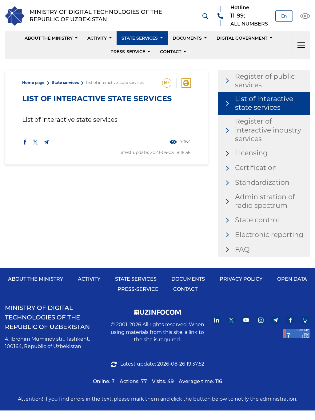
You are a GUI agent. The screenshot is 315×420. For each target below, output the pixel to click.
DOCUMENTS (188, 279)
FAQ (242, 249)
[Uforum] (305, 320)
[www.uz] (296, 333)
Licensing (251, 153)
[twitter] (35, 142)
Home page (33, 82)
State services (140, 38)
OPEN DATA (292, 279)
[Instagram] (261, 320)
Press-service (127, 51)
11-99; (237, 15)
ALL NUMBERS (249, 24)
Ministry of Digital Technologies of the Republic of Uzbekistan (47, 317)
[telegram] (46, 142)
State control (257, 220)
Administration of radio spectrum (265, 201)
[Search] (205, 16)
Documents (187, 38)
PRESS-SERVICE (138, 289)
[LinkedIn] (216, 320)
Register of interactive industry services (268, 130)
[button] (301, 44)
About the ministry (49, 38)
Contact (170, 51)
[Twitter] (231, 320)
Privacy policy (241, 279)
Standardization (262, 182)
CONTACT (185, 289)
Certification (256, 168)
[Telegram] (275, 320)
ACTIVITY (89, 279)
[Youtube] (246, 320)
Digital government (242, 38)
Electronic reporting (269, 235)
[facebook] (24, 142)
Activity (97, 38)
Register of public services (265, 80)
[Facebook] (290, 320)
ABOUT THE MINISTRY (35, 279)
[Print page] (186, 83)
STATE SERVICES (136, 279)
